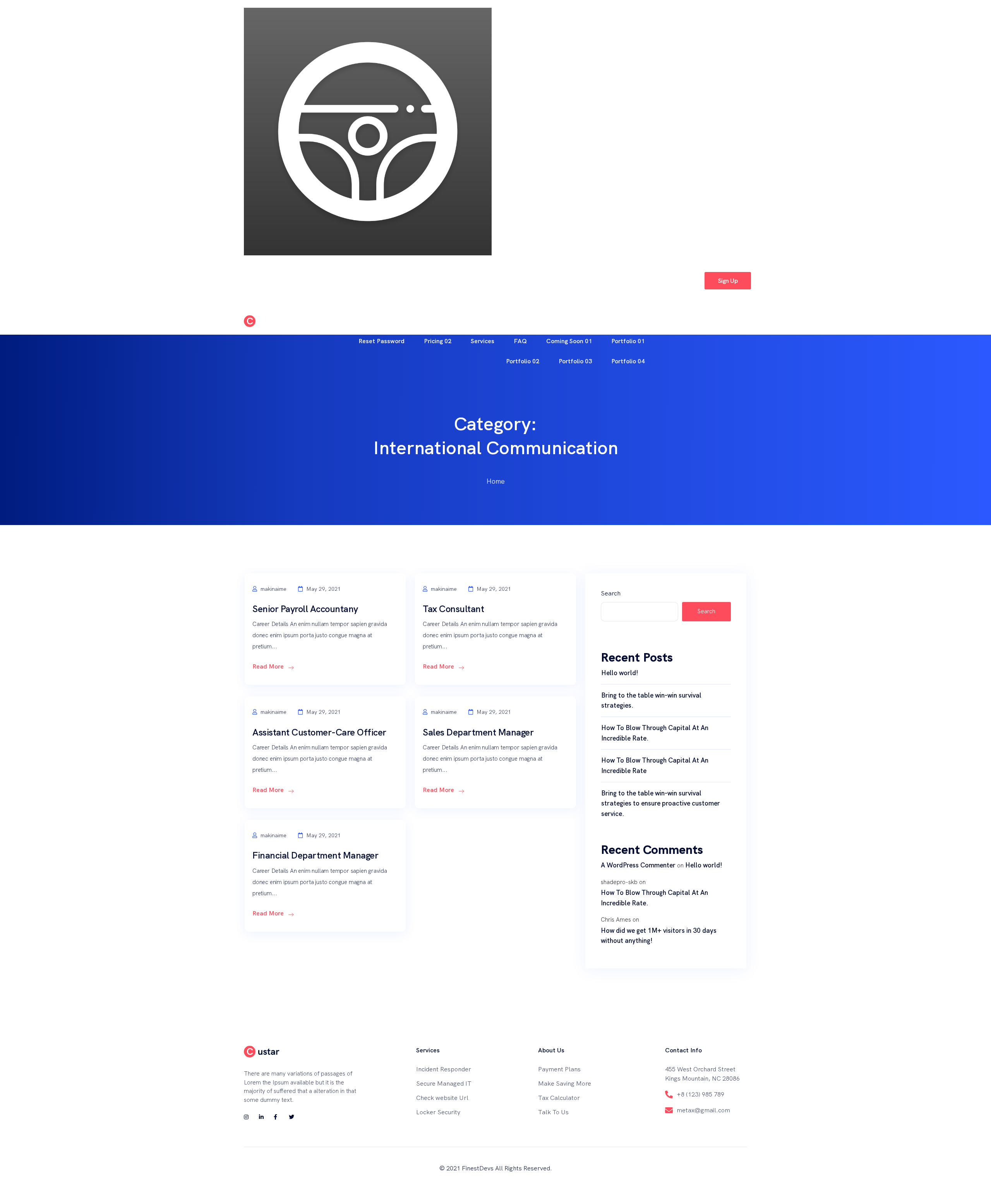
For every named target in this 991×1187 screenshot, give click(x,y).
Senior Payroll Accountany (305, 609)
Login (684, 280)
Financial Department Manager (315, 855)
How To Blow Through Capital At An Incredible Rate (654, 765)
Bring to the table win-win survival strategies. (651, 700)
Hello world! (619, 673)
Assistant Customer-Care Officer (319, 732)
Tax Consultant (453, 609)
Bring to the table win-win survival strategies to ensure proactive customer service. (660, 803)
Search (611, 593)
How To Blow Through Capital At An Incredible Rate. (654, 732)
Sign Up (727, 281)
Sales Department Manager (478, 732)
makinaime (272, 588)
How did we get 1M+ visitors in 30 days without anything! (659, 935)
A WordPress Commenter (638, 865)
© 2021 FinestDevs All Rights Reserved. (495, 1168)
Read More (268, 666)
